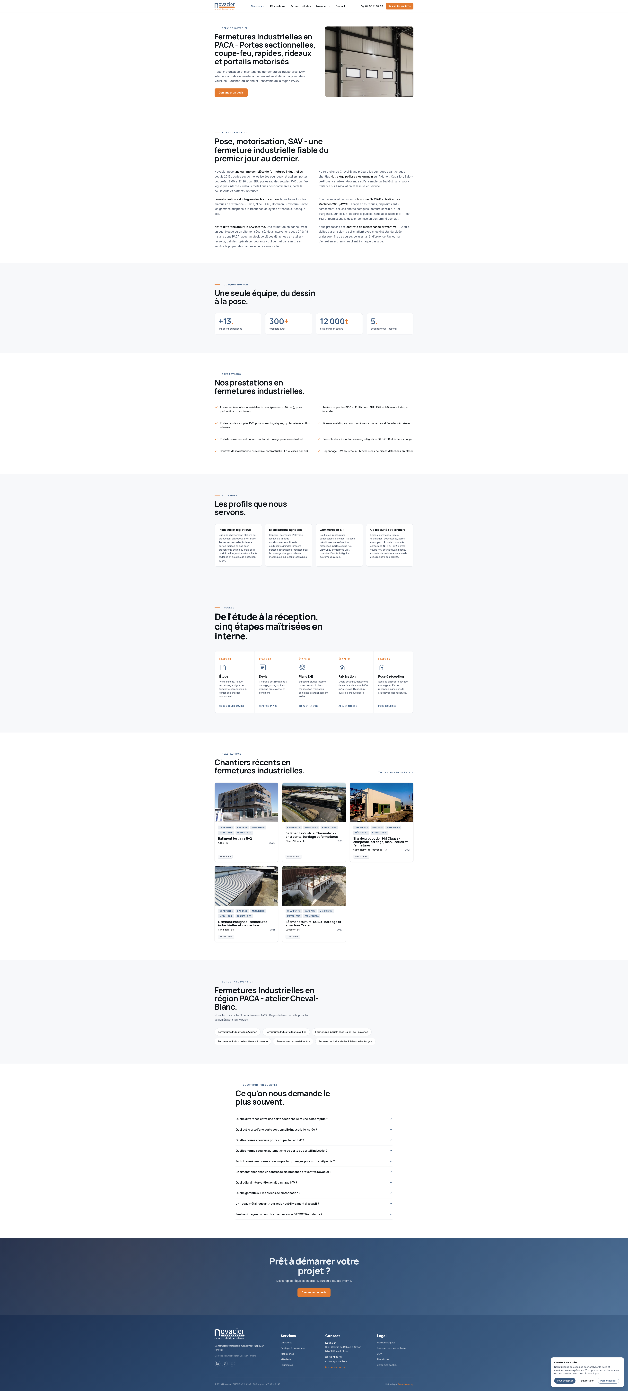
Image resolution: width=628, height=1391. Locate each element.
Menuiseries (287, 1353)
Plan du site (383, 1359)
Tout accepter (565, 1380)
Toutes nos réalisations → (395, 772)
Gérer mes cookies (387, 1365)
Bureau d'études (300, 6)
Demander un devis (399, 6)
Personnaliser (608, 1380)
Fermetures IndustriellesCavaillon (286, 1031)
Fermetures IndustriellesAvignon (237, 1031)
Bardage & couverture (293, 1348)
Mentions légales (386, 1342)
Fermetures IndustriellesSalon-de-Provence (341, 1031)
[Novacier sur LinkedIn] (217, 1363)
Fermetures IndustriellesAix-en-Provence (243, 1041)
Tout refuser (586, 1380)
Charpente (286, 1342)
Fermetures (287, 1365)
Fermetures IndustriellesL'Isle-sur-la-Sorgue (345, 1041)
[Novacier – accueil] (225, 6)
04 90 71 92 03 (333, 1357)
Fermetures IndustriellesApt (293, 1041)
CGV (379, 1353)
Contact (340, 6)
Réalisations (277, 6)
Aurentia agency (405, 1384)
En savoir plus (592, 1373)
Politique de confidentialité (391, 1348)
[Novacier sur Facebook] (225, 1363)
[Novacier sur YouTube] (232, 1363)
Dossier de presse (335, 1367)
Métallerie (286, 1359)
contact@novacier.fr (336, 1361)
